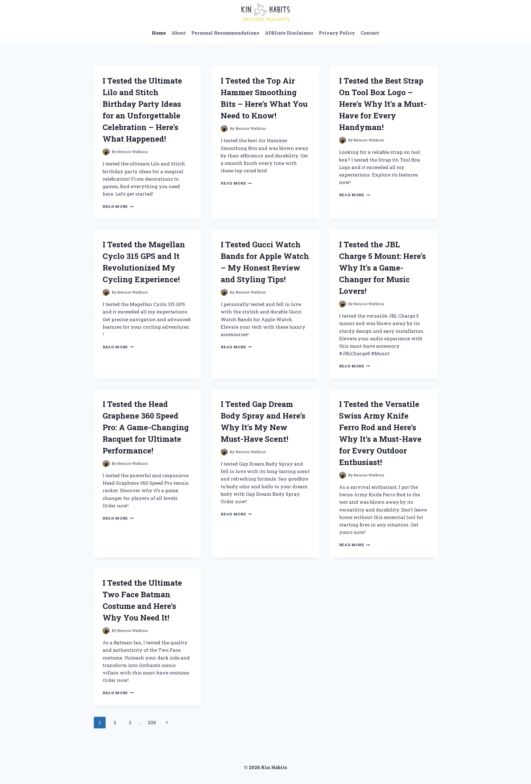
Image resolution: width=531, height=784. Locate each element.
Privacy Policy (337, 33)
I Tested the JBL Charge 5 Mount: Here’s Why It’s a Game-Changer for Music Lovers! (382, 267)
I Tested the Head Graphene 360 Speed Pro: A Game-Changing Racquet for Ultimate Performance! (146, 427)
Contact (370, 33)
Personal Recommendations (225, 33)
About (178, 33)
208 (152, 722)
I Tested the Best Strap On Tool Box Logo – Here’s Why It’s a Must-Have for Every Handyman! (383, 104)
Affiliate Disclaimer (289, 33)
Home (159, 33)
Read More (118, 206)
